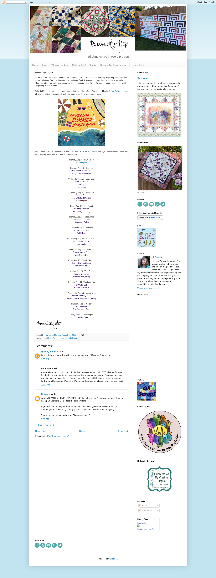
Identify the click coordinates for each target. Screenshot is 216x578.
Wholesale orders (59, 65)
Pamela (158, 257)
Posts (144, 505)
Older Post (123, 431)
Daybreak (142, 78)
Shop (44, 65)
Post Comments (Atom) (58, 436)
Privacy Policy (138, 65)
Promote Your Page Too (145, 529)
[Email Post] (82, 335)
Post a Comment (46, 425)
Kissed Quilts (114, 91)
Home (35, 65)
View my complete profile (149, 288)
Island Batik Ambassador (53, 338)
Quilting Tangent (49, 351)
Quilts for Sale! (79, 65)
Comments (146, 510)
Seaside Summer (72, 338)
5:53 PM (45, 419)
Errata (93, 65)
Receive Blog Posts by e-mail (113, 65)
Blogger (113, 559)
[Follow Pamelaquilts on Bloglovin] (150, 219)
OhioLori (45, 394)
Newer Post (40, 431)
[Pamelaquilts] (138, 526)
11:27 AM (45, 385)
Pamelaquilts (141, 523)
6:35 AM (45, 359)
